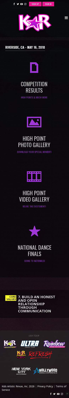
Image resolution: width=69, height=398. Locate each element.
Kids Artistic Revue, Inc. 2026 (18, 386)
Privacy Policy (45, 386)
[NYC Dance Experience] (21, 371)
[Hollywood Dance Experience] (45, 371)
